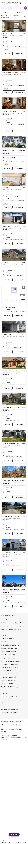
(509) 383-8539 (6, 191)
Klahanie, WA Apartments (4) (8, 671)
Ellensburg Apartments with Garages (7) (11, 623)
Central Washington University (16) (9, 709)
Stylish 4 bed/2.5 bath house (10, 226)
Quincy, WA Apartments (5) (8, 683)
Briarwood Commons (8, 150)
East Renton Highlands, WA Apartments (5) (11, 661)
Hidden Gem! (6, 263)
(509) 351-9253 (6, 76)
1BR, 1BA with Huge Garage (10, 553)
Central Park (6, 187)
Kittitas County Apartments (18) (9, 696)
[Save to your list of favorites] (23, 22)
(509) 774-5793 (6, 153)
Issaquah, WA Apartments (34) (8, 651)
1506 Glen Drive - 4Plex (9, 111)
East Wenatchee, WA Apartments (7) (10, 664)
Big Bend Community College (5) (9, 712)
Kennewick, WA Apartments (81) (9, 674)
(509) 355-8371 (6, 37)
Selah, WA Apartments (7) (7, 638)
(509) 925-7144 (6, 266)
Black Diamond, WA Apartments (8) (10, 687)
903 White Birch (7, 335)
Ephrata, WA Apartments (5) (8, 680)
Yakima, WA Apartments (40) (8, 642)
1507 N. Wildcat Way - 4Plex (10, 72)
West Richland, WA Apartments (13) (10, 667)
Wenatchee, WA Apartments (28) (9, 648)
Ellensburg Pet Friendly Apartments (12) (11, 629)
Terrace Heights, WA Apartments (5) (10, 645)
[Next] (25, 8)
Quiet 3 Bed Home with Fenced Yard (13, 444)
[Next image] (25, 26)
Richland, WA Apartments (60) (8, 677)
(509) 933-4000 (6, 338)
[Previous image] (3, 26)
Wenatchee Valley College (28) (8, 706)
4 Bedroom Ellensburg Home (11, 407)
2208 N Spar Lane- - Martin (10, 371)
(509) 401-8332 (6, 114)
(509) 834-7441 (6, 229)
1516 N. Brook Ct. (7, 34)
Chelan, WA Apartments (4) (8, 654)
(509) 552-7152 (6, 374)
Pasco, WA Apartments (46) (8, 658)
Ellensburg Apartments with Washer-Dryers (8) (12, 626)
